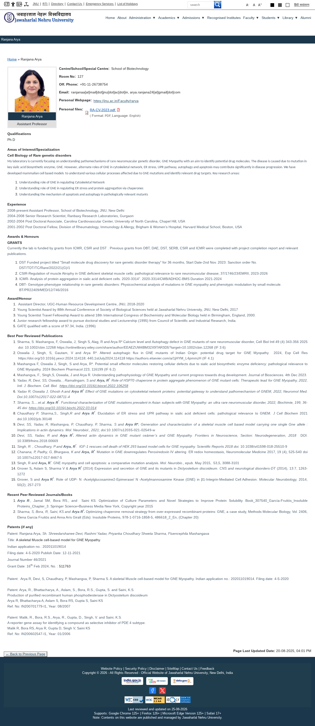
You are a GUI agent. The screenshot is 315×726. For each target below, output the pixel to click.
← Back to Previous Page (25, 654)
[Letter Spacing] (26, 4)
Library (290, 18)
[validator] (134, 699)
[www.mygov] (157, 681)
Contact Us (75, 4)
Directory (57, 4)
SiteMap (173, 668)
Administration (142, 18)
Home (110, 18)
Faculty (251, 18)
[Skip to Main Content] (6, 4)
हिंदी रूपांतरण (301, 5)
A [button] (260, 5)
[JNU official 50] (162, 690)
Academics (169, 18)
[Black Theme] (272, 5)
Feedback (207, 668)
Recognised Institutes (224, 18)
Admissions (193, 18)
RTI (45, 4)
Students (271, 18)
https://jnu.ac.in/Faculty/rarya (116, 101)
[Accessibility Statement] (13, 4)
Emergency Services (100, 4)
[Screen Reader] (19, 4)
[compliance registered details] (178, 699)
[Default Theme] (287, 5)
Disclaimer (156, 668)
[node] (39, 17)
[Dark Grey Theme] (280, 5)
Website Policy (111, 668)
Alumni (305, 18)
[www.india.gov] (132, 681)
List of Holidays (127, 4)
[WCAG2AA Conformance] (155, 699)
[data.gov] (182, 681)
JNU (36, 4)
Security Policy (136, 668)
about (121, 18)
